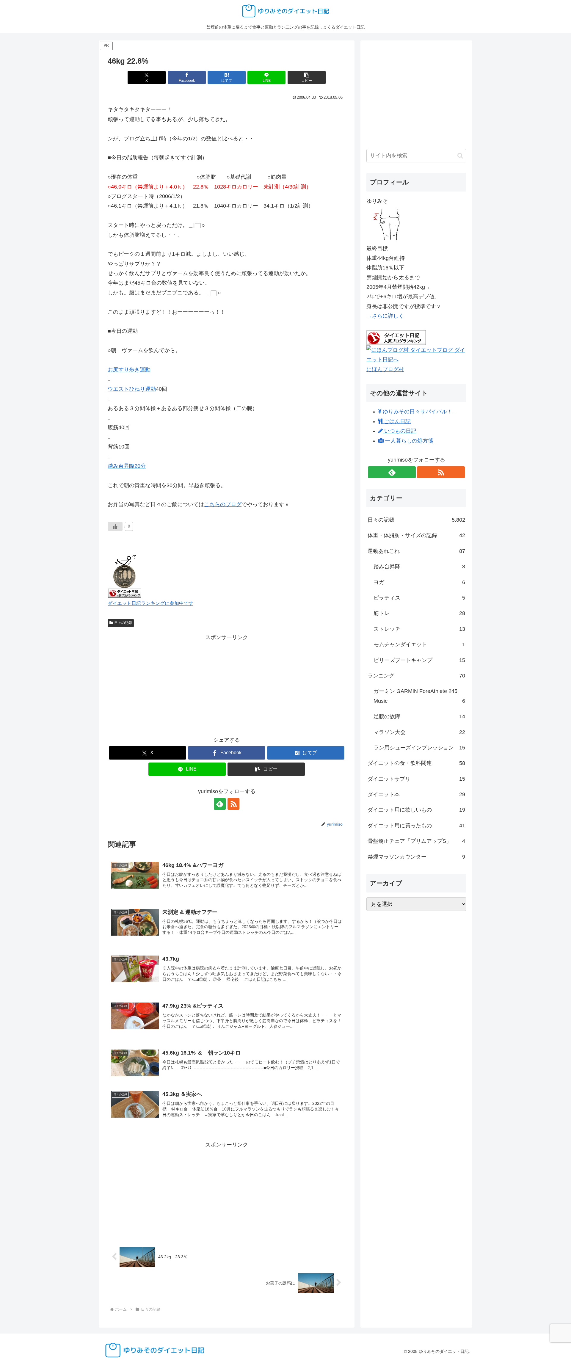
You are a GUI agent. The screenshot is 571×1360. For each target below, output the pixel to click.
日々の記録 (123, 623)
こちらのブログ (222, 504)
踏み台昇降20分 (127, 466)
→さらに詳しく (385, 316)
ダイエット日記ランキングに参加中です (150, 603)
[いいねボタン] (115, 526)
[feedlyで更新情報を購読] (220, 804)
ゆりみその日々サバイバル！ (416, 412)
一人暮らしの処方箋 (408, 441)
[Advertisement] (227, 683)
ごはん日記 (396, 421)
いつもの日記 (399, 431)
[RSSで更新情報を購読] (233, 804)
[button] (307, 77)
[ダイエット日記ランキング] (125, 575)
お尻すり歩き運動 (129, 370)
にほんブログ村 (385, 369)
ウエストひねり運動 (132, 389)
